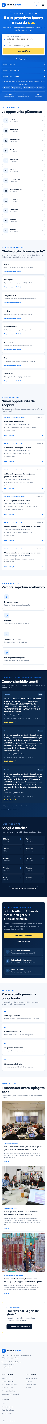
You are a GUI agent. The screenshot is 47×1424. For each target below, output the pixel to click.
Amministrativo (28, 88)
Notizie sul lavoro (32, 1378)
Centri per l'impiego (9, 1391)
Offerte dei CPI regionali (10, 1394)
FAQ (3, 1404)
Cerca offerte (23, 51)
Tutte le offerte (7, 1378)
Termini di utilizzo (8, 1410)
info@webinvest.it (8, 1367)
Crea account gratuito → (23, 935)
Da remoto (40, 88)
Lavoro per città (7, 1388)
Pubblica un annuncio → (19, 1326)
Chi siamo (29, 1381)
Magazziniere (16, 88)
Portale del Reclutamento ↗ (10, 810)
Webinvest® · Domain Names (12, 1362)
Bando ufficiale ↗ (10, 722)
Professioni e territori (9, 1384)
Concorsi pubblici (8, 1381)
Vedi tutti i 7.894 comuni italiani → (23, 889)
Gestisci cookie (7, 1413)
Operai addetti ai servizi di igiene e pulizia (22, 527)
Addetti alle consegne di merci (17, 448)
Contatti (28, 1388)
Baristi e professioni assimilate (17, 500)
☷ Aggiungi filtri (23, 59)
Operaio (6, 88)
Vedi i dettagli (23, 435)
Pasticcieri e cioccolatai (14, 421)
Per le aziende (31, 1384)
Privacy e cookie (7, 1407)
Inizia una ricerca (23, 941)
